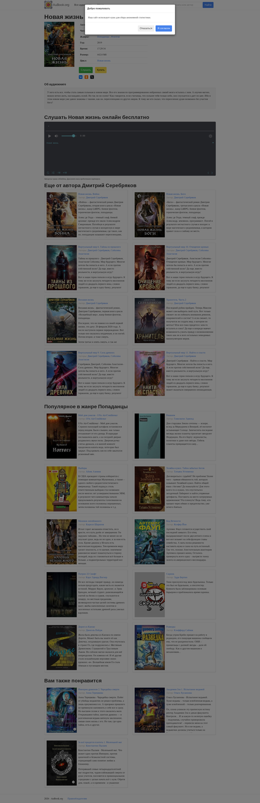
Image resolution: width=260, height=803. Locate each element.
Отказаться (146, 28)
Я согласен (164, 28)
